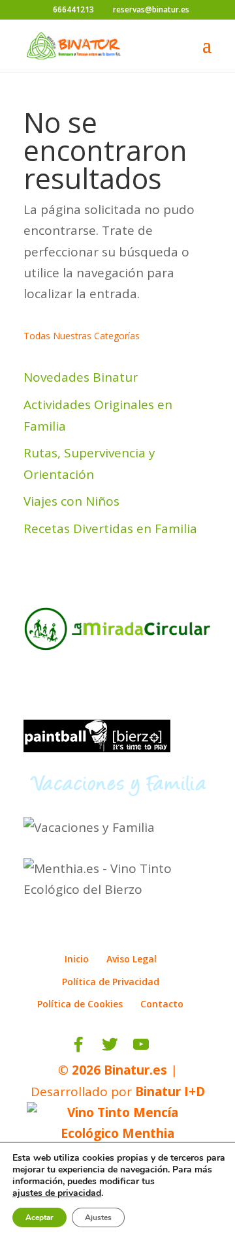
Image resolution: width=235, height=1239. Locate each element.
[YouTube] (141, 1044)
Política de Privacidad (110, 981)
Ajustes (98, 1217)
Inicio (77, 959)
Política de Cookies (80, 1004)
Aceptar (39, 1217)
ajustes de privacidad (56, 1193)
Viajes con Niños (71, 501)
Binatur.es (135, 1070)
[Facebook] (78, 1044)
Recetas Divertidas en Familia (110, 528)
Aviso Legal (131, 959)
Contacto (161, 1004)
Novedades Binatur (81, 377)
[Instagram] (169, 1044)
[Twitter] (110, 1044)
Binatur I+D (170, 1091)
